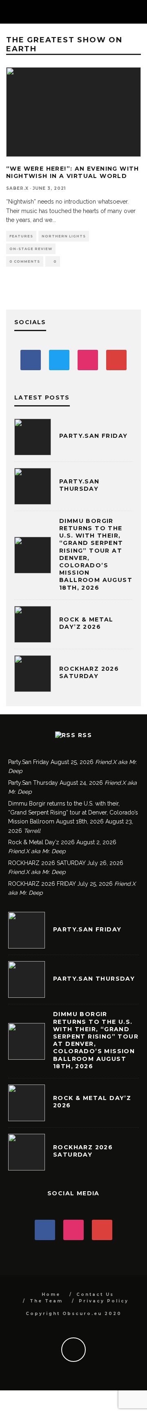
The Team (46, 1301)
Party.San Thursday (79, 485)
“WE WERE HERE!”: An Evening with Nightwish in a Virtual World (72, 172)
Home (51, 1294)
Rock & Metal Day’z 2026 (86, 623)
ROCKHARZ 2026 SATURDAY (89, 672)
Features (21, 236)
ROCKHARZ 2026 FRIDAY (42, 883)
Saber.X (17, 188)
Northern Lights (64, 236)
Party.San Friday (93, 435)
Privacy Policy (104, 1301)
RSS (85, 735)
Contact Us (95, 1294)
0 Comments (24, 261)
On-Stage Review (30, 249)
